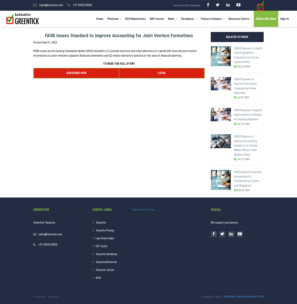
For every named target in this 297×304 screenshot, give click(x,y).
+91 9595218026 (48, 244)
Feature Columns (211, 18)
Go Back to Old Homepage (187, 5)
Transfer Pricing (105, 230)
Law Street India (105, 238)
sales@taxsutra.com (50, 234)
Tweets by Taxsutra (143, 209)
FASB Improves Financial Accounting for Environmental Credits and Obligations (247, 178)
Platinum (112, 18)
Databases (187, 18)
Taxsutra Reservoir (106, 262)
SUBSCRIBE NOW (76, 73)
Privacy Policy (39, 297)
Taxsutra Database (106, 254)
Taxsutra (101, 222)
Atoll (98, 277)
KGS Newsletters (135, 18)
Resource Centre (239, 18)
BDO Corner (157, 18)
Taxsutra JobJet (105, 269)
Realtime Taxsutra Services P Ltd (243, 296)
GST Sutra (101, 246)
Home (99, 18)
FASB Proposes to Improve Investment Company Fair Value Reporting (245, 86)
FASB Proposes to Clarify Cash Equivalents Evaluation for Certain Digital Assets (248, 55)
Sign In (284, 18)
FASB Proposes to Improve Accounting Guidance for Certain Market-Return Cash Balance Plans (246, 145)
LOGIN (161, 73)
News (171, 18)
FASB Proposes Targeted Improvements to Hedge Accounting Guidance (248, 115)
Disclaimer (54, 297)
